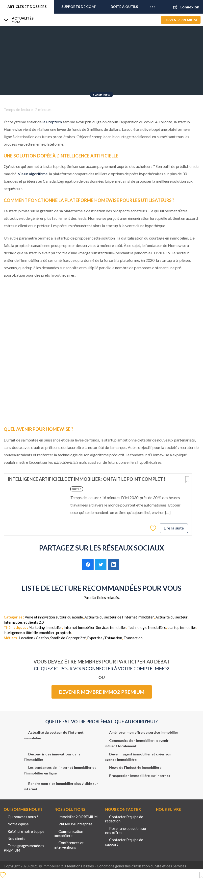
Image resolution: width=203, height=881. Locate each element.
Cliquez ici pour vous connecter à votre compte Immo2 (101, 668)
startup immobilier (182, 627)
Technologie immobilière (147, 627)
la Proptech (52, 121)
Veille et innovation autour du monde (54, 617)
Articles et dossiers (27, 6)
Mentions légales (80, 866)
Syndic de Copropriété (68, 638)
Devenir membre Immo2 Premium (101, 692)
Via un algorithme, (33, 173)
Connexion (189, 6)
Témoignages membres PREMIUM (24, 848)
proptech (63, 633)
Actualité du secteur (171, 617)
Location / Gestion (34, 638)
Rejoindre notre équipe (26, 831)
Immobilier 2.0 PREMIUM (78, 817)
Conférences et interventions (69, 845)
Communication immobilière (68, 833)
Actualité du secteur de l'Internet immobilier (119, 617)
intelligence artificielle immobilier (29, 633)
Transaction (133, 638)
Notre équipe (18, 824)
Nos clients (16, 839)
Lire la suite (174, 528)
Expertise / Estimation (104, 638)
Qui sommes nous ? (23, 817)
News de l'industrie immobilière (135, 767)
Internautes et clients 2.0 (24, 622)
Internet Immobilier (79, 627)
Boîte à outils (124, 6)
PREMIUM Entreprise (75, 824)
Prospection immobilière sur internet (139, 775)
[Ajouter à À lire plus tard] (187, 479)
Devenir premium (181, 20)
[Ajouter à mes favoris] (153, 528)
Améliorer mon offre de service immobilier (143, 732)
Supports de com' (78, 6)
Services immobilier (111, 627)
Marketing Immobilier (45, 627)
